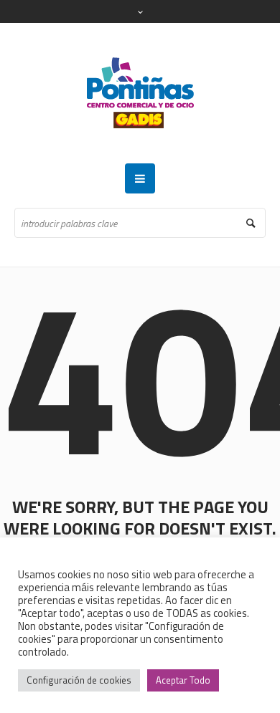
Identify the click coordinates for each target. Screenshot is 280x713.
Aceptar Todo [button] (183, 680)
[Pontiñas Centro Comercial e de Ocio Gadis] (140, 93)
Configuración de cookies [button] (79, 680)
